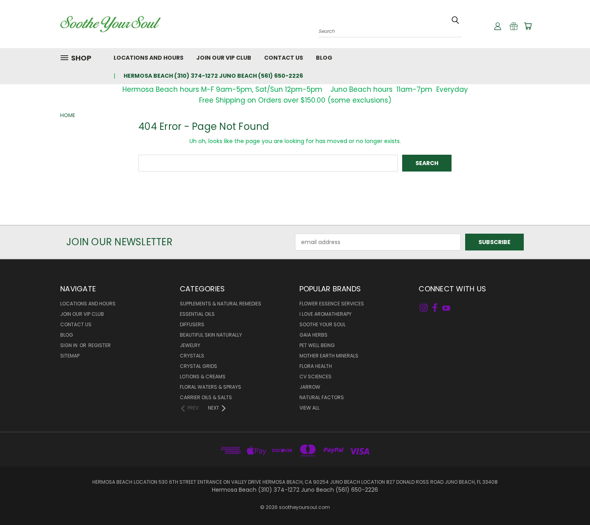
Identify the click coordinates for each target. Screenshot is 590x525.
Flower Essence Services (331, 303)
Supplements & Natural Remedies (220, 303)
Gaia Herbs (313, 334)
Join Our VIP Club (223, 58)
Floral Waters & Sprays (210, 387)
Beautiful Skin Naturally (211, 334)
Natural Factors (321, 397)
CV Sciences (315, 376)
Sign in (69, 345)
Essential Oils (197, 314)
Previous (569, 500)
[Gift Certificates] (514, 26)
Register (99, 345)
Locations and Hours (148, 58)
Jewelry (190, 345)
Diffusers (192, 324)
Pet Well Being (317, 345)
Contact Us (283, 58)
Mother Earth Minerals (328, 355)
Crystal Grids (198, 366)
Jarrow (309, 387)
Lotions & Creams (203, 376)
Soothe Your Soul (322, 324)
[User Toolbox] (498, 26)
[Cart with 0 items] (528, 26)
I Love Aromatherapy (325, 314)
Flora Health (315, 366)
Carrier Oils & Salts (206, 397)
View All (309, 407)
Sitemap (69, 355)
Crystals (192, 355)
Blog (324, 58)
